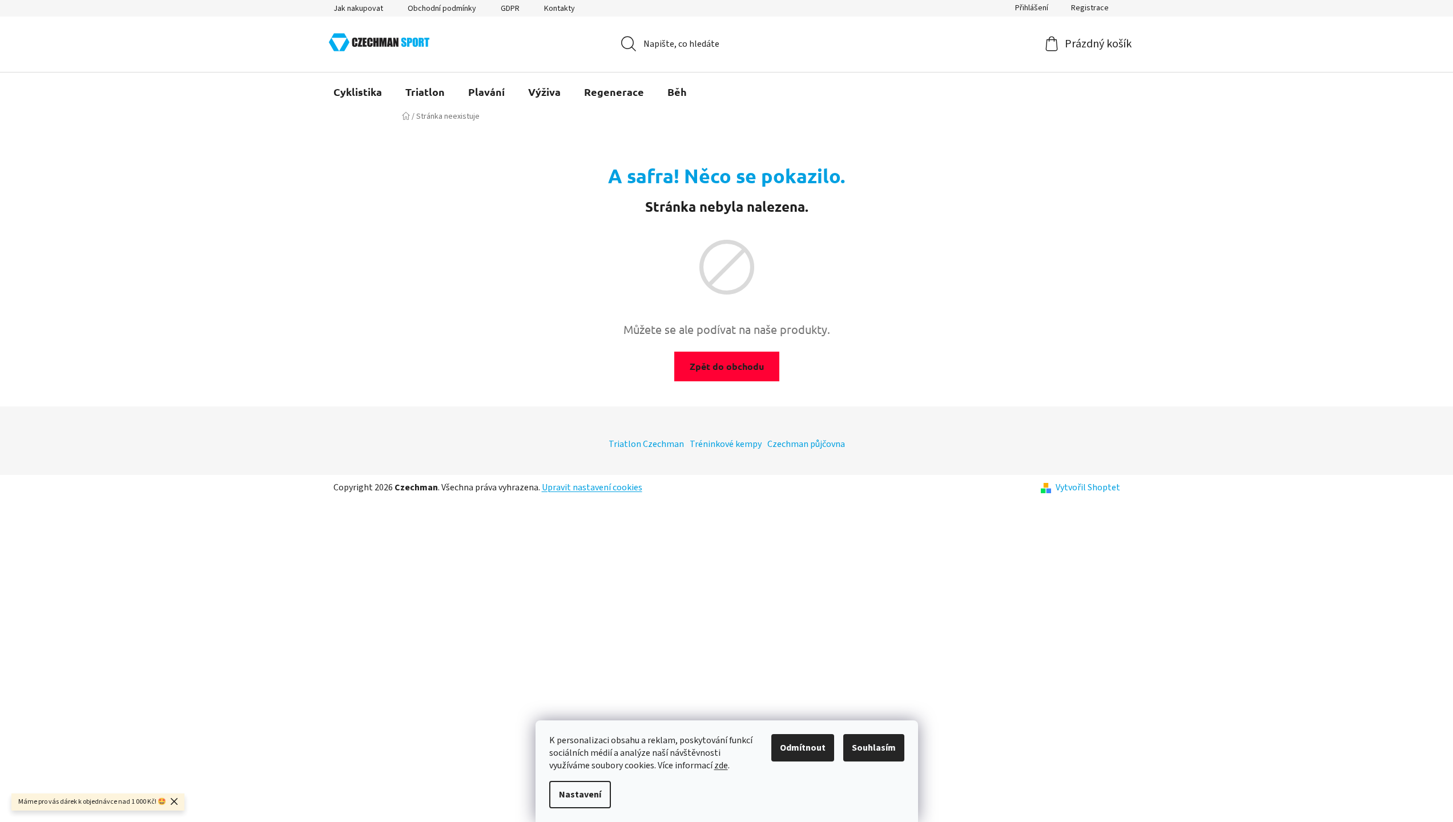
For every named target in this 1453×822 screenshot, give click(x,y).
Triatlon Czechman (646, 444)
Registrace (1090, 8)
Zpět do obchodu (727, 366)
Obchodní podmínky (442, 8)
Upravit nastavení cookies (592, 487)
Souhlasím (874, 748)
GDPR (510, 8)
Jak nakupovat (358, 8)
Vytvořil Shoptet (1088, 487)
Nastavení (580, 794)
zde (721, 765)
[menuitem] (357, 91)
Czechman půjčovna (806, 444)
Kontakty (559, 8)
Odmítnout (803, 748)
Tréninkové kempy (726, 444)
